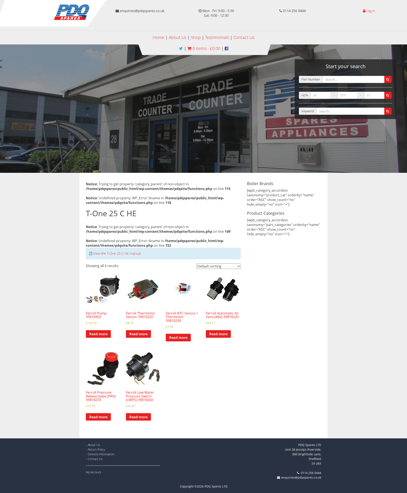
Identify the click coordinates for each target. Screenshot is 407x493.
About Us (177, 37)
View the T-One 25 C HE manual (117, 253)
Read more (98, 334)
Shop (196, 37)
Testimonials (217, 37)
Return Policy (96, 449)
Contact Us (243, 37)
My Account (93, 472)
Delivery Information (101, 454)
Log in (370, 10)
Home (158, 37)
